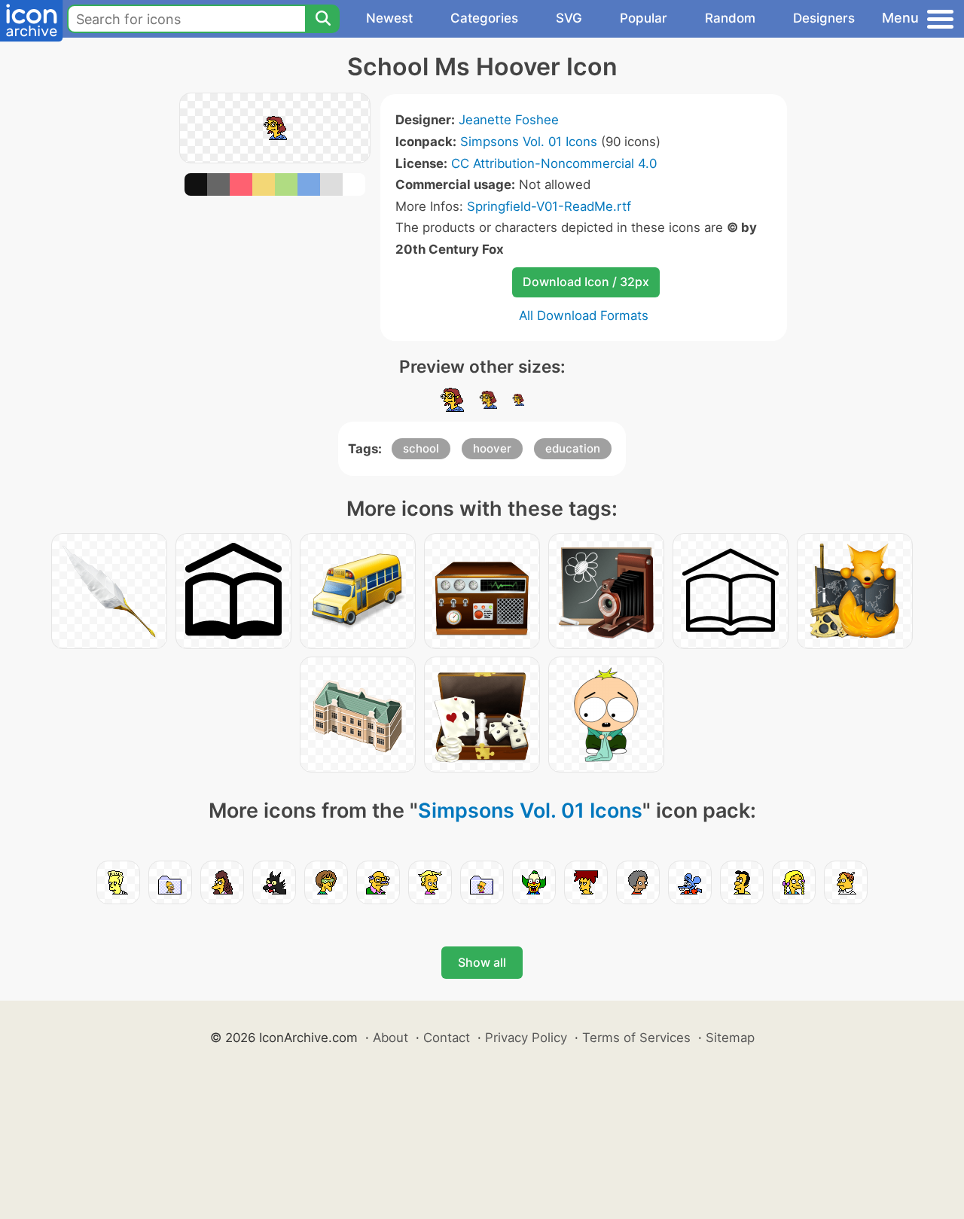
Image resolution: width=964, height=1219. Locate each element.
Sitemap (730, 1037)
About (390, 1037)
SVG (569, 18)
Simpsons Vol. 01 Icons (528, 141)
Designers (824, 18)
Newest (389, 18)
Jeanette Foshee (509, 119)
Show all (482, 962)
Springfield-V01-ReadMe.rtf (549, 206)
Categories (484, 18)
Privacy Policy (526, 1037)
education (572, 448)
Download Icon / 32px (586, 281)
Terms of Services (636, 1037)
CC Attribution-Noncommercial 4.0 (554, 163)
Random (730, 18)
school (421, 448)
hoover (492, 448)
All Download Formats (583, 315)
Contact (446, 1037)
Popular (643, 18)
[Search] (322, 19)
